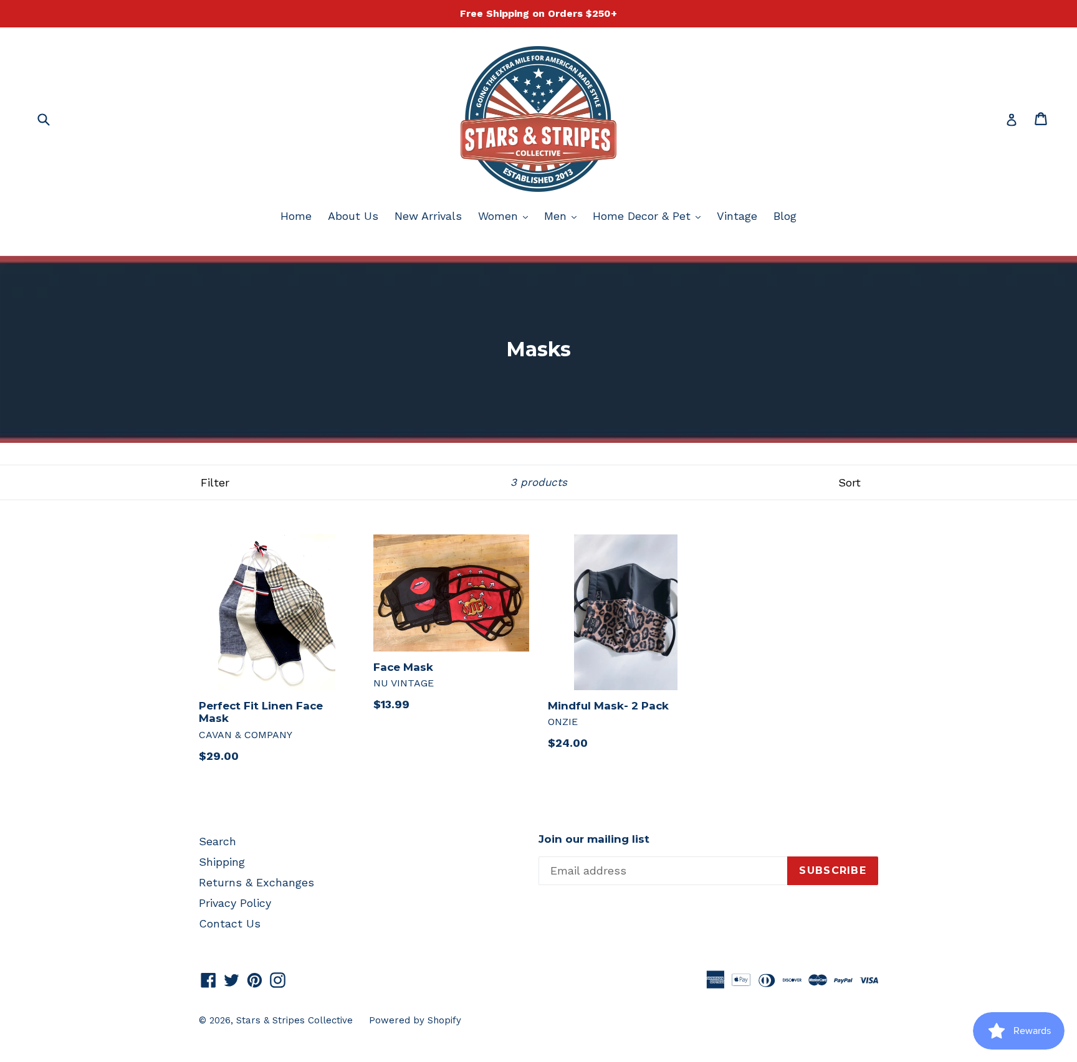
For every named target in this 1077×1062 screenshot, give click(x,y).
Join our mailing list (593, 839)
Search (217, 841)
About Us (353, 215)
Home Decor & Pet (650, 215)
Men (563, 215)
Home (296, 215)
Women (506, 215)
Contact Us (230, 923)
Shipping (222, 861)
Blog (785, 215)
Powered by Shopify (415, 1020)
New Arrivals (428, 215)
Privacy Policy (235, 902)
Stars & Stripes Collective (294, 1020)
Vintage (737, 215)
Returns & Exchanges (256, 882)
